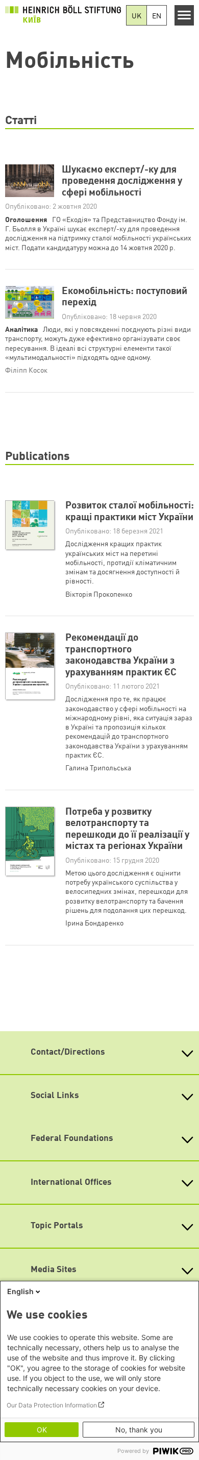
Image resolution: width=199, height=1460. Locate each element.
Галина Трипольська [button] (98, 768)
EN (156, 16)
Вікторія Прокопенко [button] (98, 594)
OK (42, 1429)
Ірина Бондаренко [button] (94, 923)
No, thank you (138, 1429)
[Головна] (63, 13)
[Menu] (184, 15)
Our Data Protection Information (52, 1405)
